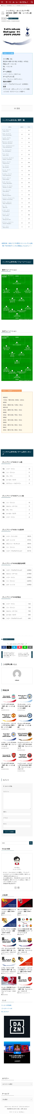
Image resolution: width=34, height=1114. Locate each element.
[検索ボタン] (32, 2)
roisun (17, 680)
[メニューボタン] (2, 2)
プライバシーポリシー (24, 1106)
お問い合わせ (24, 1108)
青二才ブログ (5, 1011)
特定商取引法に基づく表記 (13, 1108)
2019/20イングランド (13, 18)
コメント (6, 791)
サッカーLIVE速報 (6, 1005)
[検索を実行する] (31, 843)
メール (5, 818)
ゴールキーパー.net (6, 1008)
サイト (5, 824)
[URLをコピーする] (30, 647)
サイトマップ (15, 1106)
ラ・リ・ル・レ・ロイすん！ (17, 2)
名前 (4, 812)
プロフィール (7, 1106)
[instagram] (18, 888)
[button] (3, 647)
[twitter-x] (15, 888)
